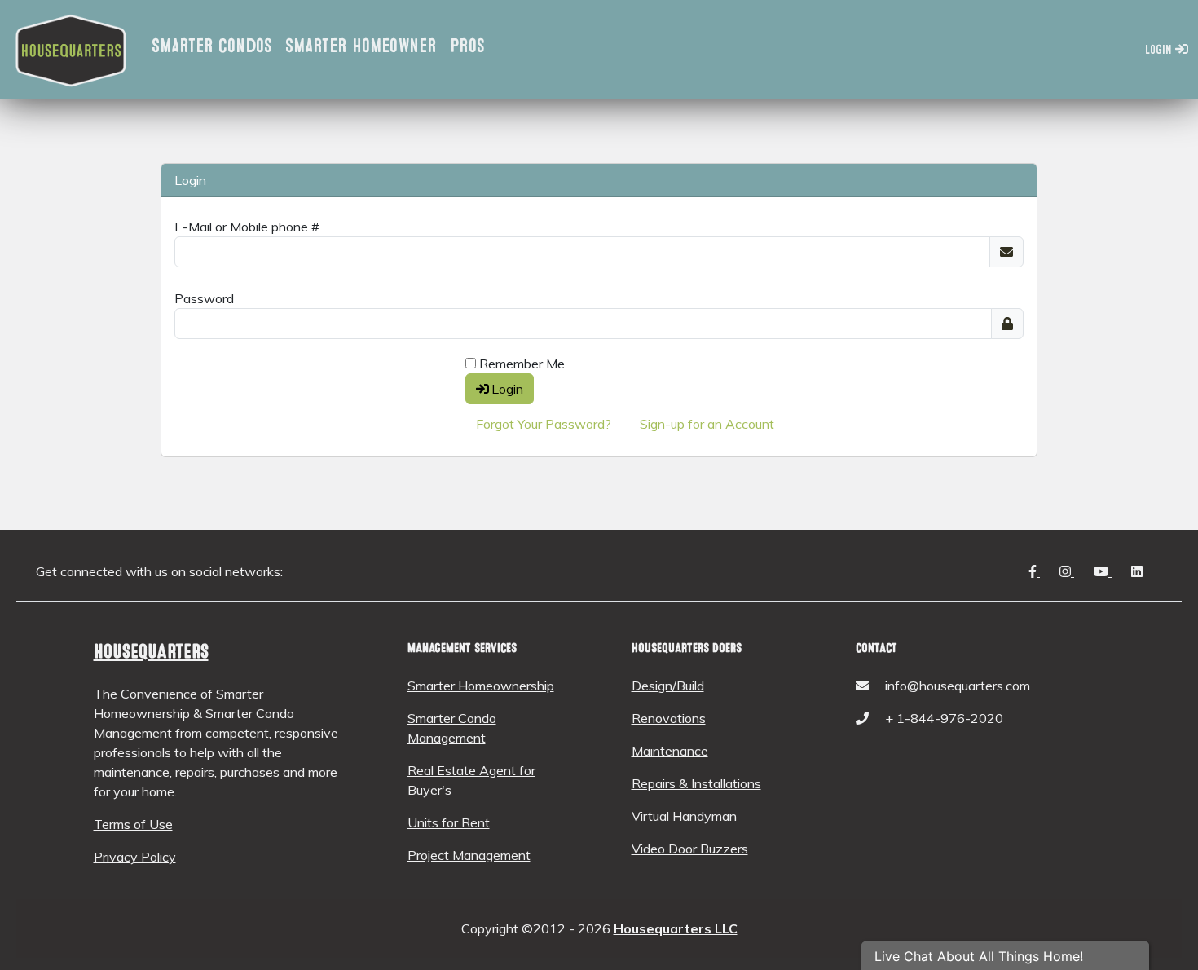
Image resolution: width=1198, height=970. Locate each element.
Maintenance (670, 751)
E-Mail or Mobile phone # (246, 226)
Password (204, 298)
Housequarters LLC (676, 928)
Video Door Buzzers (690, 848)
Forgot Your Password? (543, 424)
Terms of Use (133, 824)
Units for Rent (448, 822)
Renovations (669, 718)
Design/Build (668, 685)
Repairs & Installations (696, 783)
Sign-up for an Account (707, 424)
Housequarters (151, 652)
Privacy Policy (135, 857)
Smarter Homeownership (480, 685)
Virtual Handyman (684, 816)
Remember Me (520, 363)
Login (1160, 50)
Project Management (469, 855)
